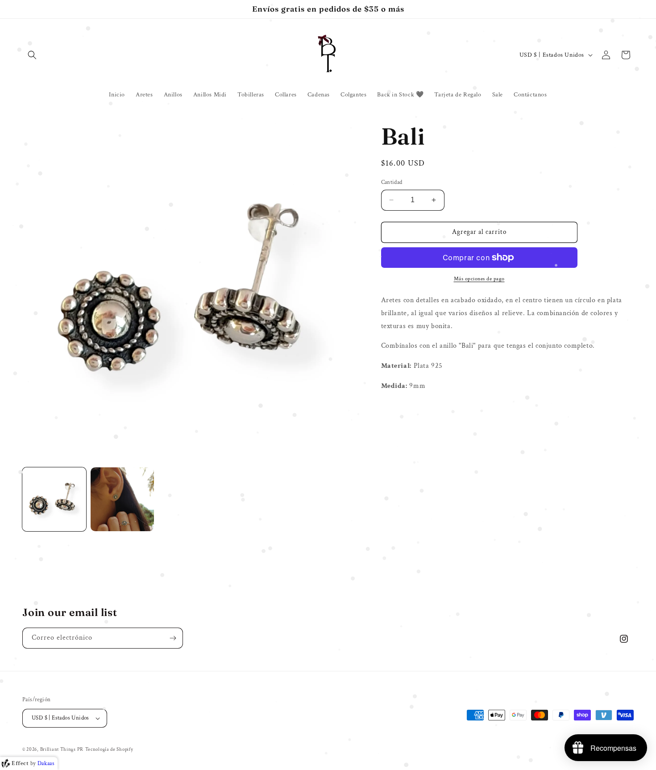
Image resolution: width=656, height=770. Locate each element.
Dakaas (46, 763)
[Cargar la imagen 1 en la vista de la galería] (54, 499)
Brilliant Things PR (61, 749)
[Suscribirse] (173, 638)
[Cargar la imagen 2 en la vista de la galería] (122, 499)
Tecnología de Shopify (109, 749)
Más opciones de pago (479, 278)
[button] (32, 55)
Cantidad (392, 182)
